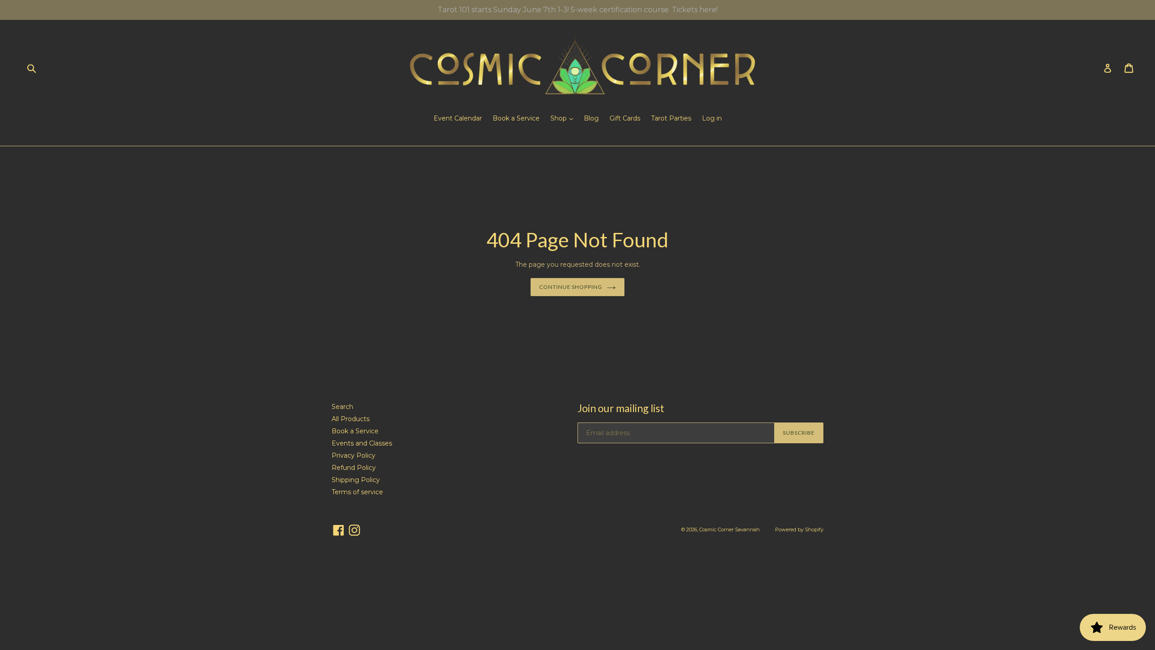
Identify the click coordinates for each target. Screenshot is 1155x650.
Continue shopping (570, 286)
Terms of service (357, 492)
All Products (351, 419)
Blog (591, 118)
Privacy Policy (353, 455)
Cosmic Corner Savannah (729, 529)
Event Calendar (458, 118)
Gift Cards (625, 118)
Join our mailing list (621, 408)
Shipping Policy (356, 480)
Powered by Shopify (799, 529)
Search (342, 407)
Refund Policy (354, 468)
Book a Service (516, 118)
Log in (712, 118)
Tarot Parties (671, 118)
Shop (559, 118)
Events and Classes (362, 443)
